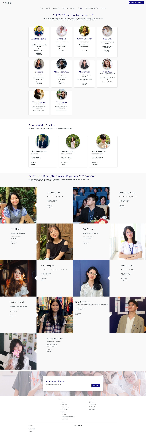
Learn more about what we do (53, 384)
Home (41, 8)
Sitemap (30, 431)
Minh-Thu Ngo (127, 265)
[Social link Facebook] (3, 3)
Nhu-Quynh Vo (53, 192)
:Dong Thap (127, 275)
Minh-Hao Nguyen (39, 151)
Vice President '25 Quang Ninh (38, 107)
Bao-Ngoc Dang (68, 151)
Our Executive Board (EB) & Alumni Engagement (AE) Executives (62, 176)
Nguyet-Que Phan (84, 39)
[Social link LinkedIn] (8, 3)
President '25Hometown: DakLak (107, 78)
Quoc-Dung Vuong (127, 192)
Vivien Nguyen (38, 102)
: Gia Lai (66, 159)
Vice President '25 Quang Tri (61, 107)
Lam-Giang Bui (47, 265)
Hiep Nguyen (61, 102)
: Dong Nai (91, 238)
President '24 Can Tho (84, 79)
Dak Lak (36, 159)
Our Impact (65, 8)
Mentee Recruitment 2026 (92, 8)
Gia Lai (18, 311)
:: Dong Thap (84, 46)
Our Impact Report (55, 381)
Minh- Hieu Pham (61, 72)
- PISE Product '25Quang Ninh (97, 159)
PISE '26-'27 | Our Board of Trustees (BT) (73, 15)
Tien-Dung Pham (82, 302)
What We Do (56, 8)
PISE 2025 (103, 8)
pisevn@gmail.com (78, 425)
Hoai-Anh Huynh (17, 302)
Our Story (72, 8)
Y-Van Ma (39, 72)
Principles (48, 8)
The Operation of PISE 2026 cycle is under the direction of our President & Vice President (50, 128)
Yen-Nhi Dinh (89, 229)
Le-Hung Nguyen (38, 39)
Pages (60, 399)
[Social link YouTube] (10, 3)
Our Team (80, 8)
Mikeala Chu (84, 72)
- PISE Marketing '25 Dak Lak (53, 346)
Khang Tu (61, 39)
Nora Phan (107, 72)
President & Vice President (42, 125)
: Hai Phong (127, 202)
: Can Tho (107, 46)
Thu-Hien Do (17, 229)
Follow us (91, 399)
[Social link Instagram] (6, 3)
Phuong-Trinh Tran (55, 338)
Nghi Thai (107, 39)
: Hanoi (55, 275)
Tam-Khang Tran (99, 151)
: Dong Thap (39, 48)
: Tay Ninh (61, 46)
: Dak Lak (18, 238)
